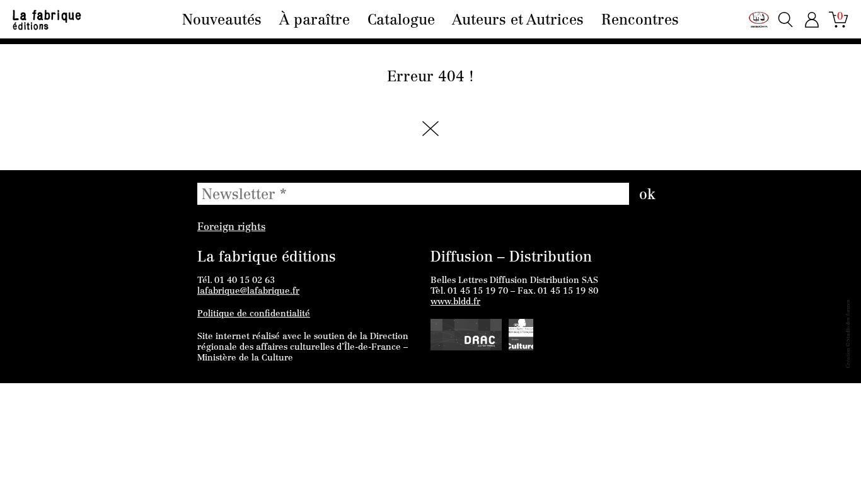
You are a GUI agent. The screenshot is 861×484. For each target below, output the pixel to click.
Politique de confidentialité (253, 314)
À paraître (314, 21)
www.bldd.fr (455, 302)
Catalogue (401, 21)
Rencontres (640, 21)
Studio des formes (848, 320)
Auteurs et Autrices (518, 21)
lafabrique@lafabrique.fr (248, 291)
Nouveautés (222, 21)
